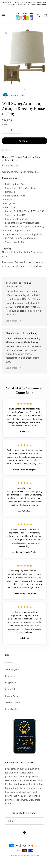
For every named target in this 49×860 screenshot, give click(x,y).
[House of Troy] (24, 95)
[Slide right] (31, 89)
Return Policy (11, 689)
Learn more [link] (11, 320)
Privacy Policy (11, 695)
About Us (9, 662)
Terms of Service (13, 702)
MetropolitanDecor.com (22, 856)
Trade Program (12, 669)
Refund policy (11, 709)
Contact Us (10, 676)
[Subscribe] (40, 821)
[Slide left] (18, 89)
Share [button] (8, 150)
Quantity (6, 124)
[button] (3, 15)
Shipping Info (11, 682)
